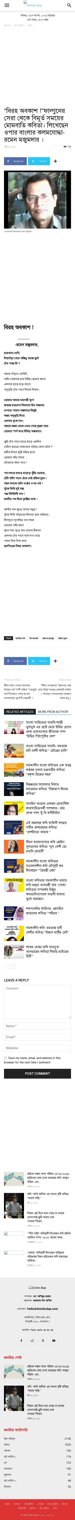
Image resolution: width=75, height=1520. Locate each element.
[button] (6, 5)
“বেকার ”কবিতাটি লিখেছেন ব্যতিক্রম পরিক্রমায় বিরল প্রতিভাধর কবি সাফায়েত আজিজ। (47, 1256)
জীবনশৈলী (22, 1508)
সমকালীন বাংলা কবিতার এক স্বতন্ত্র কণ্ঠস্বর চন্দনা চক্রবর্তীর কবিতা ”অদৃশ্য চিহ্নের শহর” (48, 770)
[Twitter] (43, 1341)
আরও (55, 1508)
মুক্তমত (32, 1508)
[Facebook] (21, 1341)
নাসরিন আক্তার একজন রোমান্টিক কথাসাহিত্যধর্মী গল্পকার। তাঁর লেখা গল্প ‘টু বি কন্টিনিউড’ (47, 808)
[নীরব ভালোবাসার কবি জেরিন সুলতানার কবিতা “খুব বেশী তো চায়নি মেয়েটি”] (14, 847)
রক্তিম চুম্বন (62, 638)
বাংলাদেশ (16, 1504)
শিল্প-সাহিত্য (19, 25)
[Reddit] (32, 1341)
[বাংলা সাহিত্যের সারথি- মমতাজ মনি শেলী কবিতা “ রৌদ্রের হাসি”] (14, 751)
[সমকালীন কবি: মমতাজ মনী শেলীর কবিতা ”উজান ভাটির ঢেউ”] (14, 933)
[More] (55, 161)
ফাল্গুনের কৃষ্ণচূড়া (48, 638)
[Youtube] (54, 1341)
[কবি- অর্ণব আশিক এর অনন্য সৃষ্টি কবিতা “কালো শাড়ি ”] (14, 1205)
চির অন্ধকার (34, 638)
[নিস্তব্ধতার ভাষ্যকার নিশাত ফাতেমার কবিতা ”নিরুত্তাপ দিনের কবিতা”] (14, 789)
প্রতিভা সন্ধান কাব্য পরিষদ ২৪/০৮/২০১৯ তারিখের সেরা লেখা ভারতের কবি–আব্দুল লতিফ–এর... (48, 1178)
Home (7, 25)
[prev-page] (6, 966)
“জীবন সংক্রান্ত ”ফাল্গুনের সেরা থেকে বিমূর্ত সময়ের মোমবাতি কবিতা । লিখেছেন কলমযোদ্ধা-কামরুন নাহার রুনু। (54, 692)
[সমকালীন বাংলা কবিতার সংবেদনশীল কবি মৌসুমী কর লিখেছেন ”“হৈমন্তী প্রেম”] (14, 866)
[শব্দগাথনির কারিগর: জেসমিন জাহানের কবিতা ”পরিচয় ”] (14, 913)
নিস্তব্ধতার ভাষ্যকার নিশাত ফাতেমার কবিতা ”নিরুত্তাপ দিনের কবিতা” (47, 789)
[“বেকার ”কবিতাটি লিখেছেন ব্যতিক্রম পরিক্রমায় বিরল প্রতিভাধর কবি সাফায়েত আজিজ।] (14, 1258)
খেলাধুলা (40, 1504)
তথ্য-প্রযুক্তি (52, 1504)
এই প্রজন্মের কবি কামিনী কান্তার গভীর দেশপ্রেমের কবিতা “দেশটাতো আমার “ (46, 827)
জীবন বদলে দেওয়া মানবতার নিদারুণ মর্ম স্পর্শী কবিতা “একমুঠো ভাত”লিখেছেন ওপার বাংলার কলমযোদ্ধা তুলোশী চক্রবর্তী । (20, 692)
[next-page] (12, 966)
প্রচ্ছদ (7, 1504)
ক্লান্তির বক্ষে (20, 638)
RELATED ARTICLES (19, 712)
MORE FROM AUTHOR (53, 712)
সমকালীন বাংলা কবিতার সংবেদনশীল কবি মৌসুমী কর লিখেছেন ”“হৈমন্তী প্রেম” (44, 866)
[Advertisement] (37, 67)
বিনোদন (64, 1504)
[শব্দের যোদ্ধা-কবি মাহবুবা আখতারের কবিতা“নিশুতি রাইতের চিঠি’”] (14, 952)
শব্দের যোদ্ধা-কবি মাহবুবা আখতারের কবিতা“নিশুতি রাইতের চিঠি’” (47, 951)
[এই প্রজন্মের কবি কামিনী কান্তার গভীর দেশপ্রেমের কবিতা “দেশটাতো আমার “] (14, 827)
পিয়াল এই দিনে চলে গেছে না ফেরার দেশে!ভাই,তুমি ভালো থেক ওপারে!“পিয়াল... (45, 1217)
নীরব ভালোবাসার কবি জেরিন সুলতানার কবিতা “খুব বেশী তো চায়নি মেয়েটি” (46, 846)
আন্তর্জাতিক (28, 1504)
